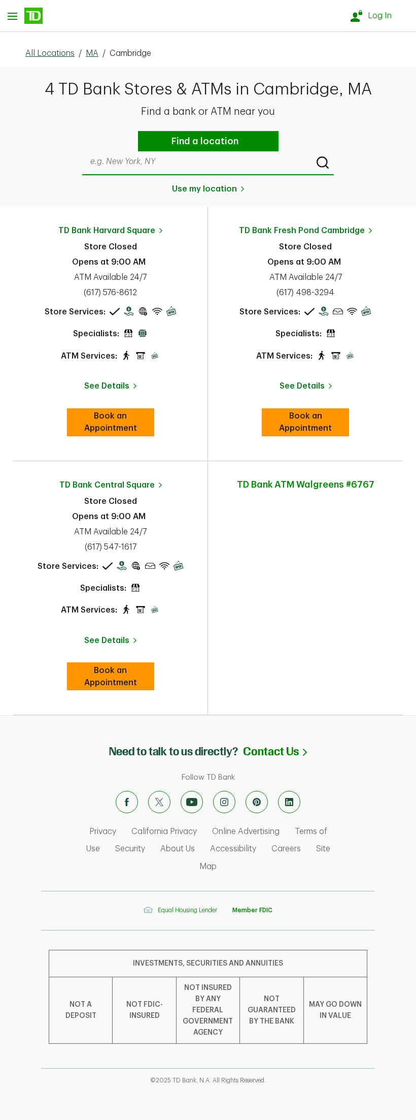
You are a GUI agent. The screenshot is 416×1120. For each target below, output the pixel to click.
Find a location (204, 141)
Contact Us (275, 751)
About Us (177, 849)
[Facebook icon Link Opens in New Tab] (127, 802)
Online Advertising (246, 831)
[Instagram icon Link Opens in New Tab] (224, 802)
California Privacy (164, 831)
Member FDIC (252, 910)
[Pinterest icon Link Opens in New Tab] (257, 802)
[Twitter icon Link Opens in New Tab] (159, 802)
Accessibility (233, 849)
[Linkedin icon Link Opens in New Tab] (289, 802)
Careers (286, 849)
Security (130, 849)
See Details (106, 386)
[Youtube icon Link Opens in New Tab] (192, 802)
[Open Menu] (25, 15)
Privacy (102, 831)
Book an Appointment (119, 422)
